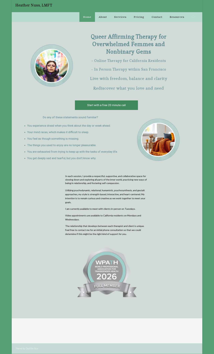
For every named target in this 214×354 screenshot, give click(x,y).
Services (120, 17)
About (103, 17)
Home (87, 17)
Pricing (139, 17)
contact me (84, 230)
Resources (177, 17)
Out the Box (32, 348)
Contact (157, 17)
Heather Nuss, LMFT (33, 5)
